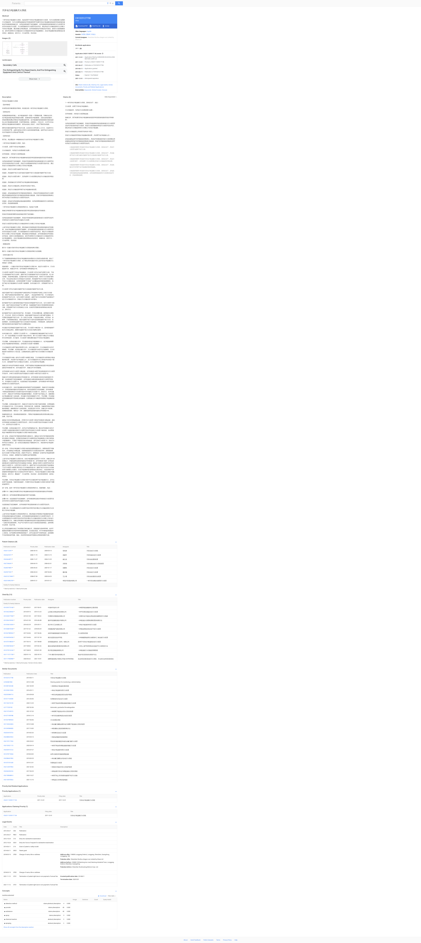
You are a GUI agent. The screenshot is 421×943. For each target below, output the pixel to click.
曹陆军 (88, 34)
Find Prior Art (96, 26)
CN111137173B (9, 654)
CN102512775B (8, 678)
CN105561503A (9, 624)
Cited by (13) (95, 85)
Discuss (104, 90)
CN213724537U (8, 711)
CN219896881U (8, 775)
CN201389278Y (8, 580)
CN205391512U (8, 750)
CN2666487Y (8, 559)
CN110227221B (8, 703)
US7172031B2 (8, 707)
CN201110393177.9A (10, 800)
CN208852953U (8, 737)
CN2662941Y (8, 555)
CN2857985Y (8, 568)
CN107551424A (9, 650)
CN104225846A (9, 612)
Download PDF (83, 26)
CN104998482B (8, 728)
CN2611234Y (8, 550)
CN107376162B (8, 762)
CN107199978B (8, 715)
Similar (107, 26)
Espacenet (88, 90)
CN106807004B (9, 629)
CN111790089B (9, 659)
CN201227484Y (8, 576)
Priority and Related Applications (93, 87)
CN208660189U (8, 758)
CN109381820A (9, 646)
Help (236, 940)
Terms (218, 940)
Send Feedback (196, 940)
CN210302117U (8, 745)
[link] (10, 903)
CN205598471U (8, 694)
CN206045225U (8, 771)
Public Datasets (208, 940)
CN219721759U (8, 741)
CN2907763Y (8, 572)
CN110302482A (8, 724)
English (89, 31)
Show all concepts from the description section (19, 927)
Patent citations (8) (84, 85)
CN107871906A (8, 754)
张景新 (83, 34)
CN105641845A (9, 620)
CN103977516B (9, 607)
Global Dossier (96, 90)
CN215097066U (8, 780)
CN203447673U (8, 732)
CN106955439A (9, 637)
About (186, 940)
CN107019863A (9, 641)
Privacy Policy (227, 940)
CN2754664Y (8, 563)
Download (102, 896)
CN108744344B (8, 686)
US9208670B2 (8, 682)
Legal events (104, 85)
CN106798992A (9, 633)
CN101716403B (8, 699)
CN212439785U (8, 767)
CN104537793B (9, 616)
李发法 (93, 34)
